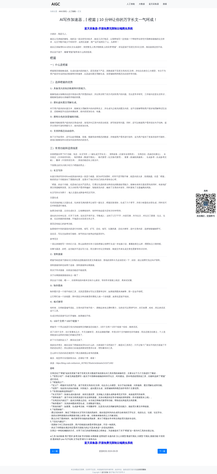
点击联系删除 (141, 469)
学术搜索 (86, 436)
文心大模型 (121, 436)
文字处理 (77, 439)
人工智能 (131, 4)
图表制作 (57, 439)
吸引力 (85, 439)
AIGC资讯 (63, 11)
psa (62, 439)
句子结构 (69, 439)
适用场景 (103, 436)
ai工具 (53, 436)
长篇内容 (111, 436)
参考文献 (77, 436)
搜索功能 (154, 436)
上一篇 (55, 451)
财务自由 (93, 439)
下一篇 (162, 451)
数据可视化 (132, 436)
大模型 (140, 436)
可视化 (147, 436)
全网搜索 (94, 436)
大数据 (142, 4)
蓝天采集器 (154, 4)
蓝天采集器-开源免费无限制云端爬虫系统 (108, 28)
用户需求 (69, 436)
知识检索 (60, 436)
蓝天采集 (105, 472)
